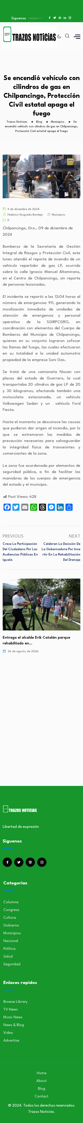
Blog (41, 1089)
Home (41, 1073)
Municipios (58, 214)
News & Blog (13, 1025)
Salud (8, 956)
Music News (12, 1017)
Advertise (11, 1041)
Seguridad (11, 964)
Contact (41, 1096)
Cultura (9, 918)
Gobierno (11, 925)
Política (9, 949)
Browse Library (15, 1002)
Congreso (11, 910)
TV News (10, 1009)
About (41, 1081)
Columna (10, 902)
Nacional (10, 941)
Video (8, 1033)
